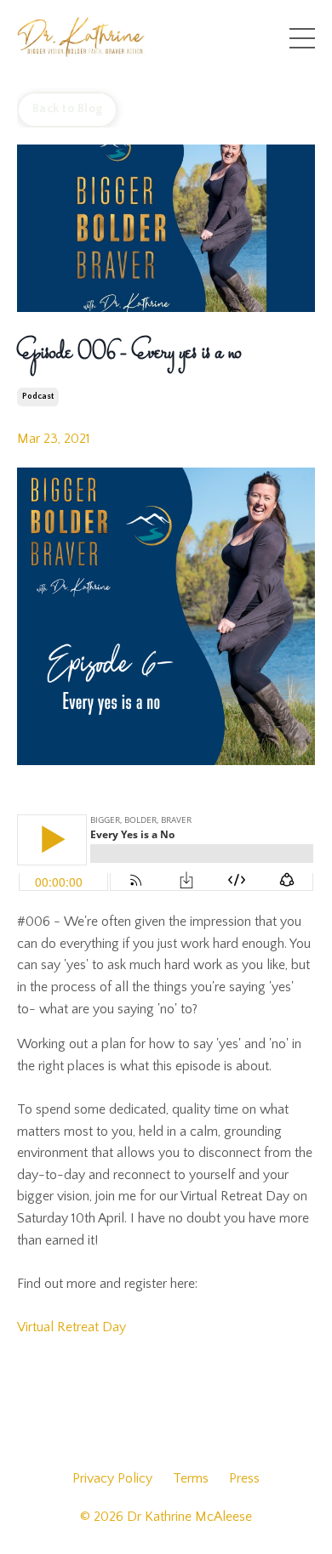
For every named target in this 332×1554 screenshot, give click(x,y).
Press (244, 1478)
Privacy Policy (112, 1478)
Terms (191, 1478)
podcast (38, 396)
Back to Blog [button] (67, 109)
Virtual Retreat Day (71, 1327)
